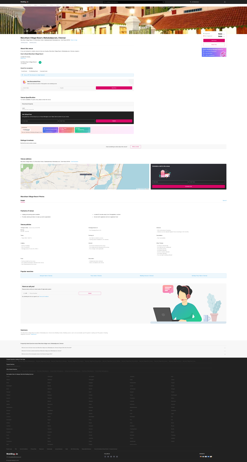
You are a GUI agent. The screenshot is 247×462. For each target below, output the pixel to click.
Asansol (8, 398)
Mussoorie (50, 404)
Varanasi (49, 429)
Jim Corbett (91, 376)
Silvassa (8, 410)
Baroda (49, 426)
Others (172, 398)
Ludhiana (8, 426)
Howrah (90, 435)
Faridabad (132, 426)
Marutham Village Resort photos (160, 361)
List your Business (58, 449)
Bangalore (50, 413)
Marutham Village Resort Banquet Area (93, 361)
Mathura (8, 379)
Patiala (172, 392)
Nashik (172, 429)
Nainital (90, 389)
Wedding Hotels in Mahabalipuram (13, 366)
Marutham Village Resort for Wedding (59, 361)
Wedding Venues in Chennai (146, 275)
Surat (131, 422)
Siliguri (90, 441)
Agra (49, 422)
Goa (172, 416)
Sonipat (173, 407)
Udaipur (8, 422)
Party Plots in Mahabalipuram (88, 371)
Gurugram (91, 426)
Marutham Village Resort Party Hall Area (130, 361)
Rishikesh (132, 404)
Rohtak (8, 376)
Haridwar (173, 404)
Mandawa (50, 379)
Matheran (50, 389)
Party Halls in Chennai (96, 275)
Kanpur (90, 422)
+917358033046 (23, 63)
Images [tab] (23, 200)
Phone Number (33, 293)
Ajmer (7, 389)
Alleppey (91, 401)
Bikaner (49, 401)
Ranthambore (9, 407)
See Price (114, 87)
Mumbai (90, 410)
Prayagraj (173, 435)
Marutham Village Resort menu (189, 361)
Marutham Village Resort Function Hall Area (111, 361)
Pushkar (90, 395)
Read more (23, 58)
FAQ (16, 449)
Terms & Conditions (24, 449)
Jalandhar (91, 438)
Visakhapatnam (133, 429)
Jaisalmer (132, 376)
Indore (49, 416)
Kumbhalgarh (174, 395)
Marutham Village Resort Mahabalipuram (26, 361)
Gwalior (131, 438)
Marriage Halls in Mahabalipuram (29, 371)
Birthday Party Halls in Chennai (199, 275)
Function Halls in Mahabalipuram (101, 371)
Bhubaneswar (9, 429)
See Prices (214, 40)
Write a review (135, 146)
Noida (172, 422)
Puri (131, 419)
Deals (58, 5)
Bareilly (49, 385)
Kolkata (8, 413)
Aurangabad (50, 444)
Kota (172, 376)
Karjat (90, 392)
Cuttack (172, 441)
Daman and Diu (133, 444)
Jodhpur (132, 432)
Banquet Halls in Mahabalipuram (56, 371)
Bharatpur (50, 398)
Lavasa (131, 385)
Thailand (8, 395)
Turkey (131, 395)
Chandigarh (8, 419)
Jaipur (172, 413)
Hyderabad (173, 410)
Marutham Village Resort (11, 361)
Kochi (7, 435)
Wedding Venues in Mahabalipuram (13, 371)
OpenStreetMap (142, 188)
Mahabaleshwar (133, 407)
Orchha (172, 385)
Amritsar (91, 429)
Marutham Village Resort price (175, 361)
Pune (131, 413)
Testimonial (64, 5)
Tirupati (172, 382)
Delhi (131, 410)
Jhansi (90, 404)
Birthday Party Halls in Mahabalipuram (72, 371)
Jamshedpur (133, 389)
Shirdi (49, 407)
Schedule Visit (188, 186)
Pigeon (138, 188)
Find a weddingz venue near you (111, 2)
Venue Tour (214, 44)
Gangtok (132, 392)
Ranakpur (50, 395)
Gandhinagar (132, 441)
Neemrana (173, 401)
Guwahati (8, 432)
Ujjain (7, 444)
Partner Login (9, 449)
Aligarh (49, 382)
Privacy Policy (33, 449)
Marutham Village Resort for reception (76, 361)
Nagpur (49, 419)
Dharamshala (133, 382)
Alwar (7, 382)
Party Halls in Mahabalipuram (43, 371)
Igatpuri (8, 404)
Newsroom (41, 449)
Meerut (90, 432)
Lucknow (8, 416)
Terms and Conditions (44, 296)
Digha (131, 379)
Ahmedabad (91, 416)
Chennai (90, 413)
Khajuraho (91, 407)
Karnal (49, 435)
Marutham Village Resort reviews (146, 361)
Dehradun (132, 435)
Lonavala (132, 401)
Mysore (90, 398)
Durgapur (91, 382)
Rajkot (49, 438)
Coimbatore (9, 441)
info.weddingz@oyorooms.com (14, 457)
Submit (114, 120)
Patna (90, 419)
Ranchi (172, 432)
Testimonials (49, 449)
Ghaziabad (132, 416)
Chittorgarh (50, 376)
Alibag (49, 392)
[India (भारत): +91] (25, 293)
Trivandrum (132, 398)
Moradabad (50, 410)
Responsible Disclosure (86, 449)
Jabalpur (173, 438)
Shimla (49, 441)
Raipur (7, 438)
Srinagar (173, 389)
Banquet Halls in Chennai (46, 275)
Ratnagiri (8, 392)
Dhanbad (91, 385)
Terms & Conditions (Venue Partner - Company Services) (105, 449)
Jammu (172, 379)
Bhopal (172, 426)
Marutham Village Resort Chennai (43, 361)
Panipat (90, 444)
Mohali (7, 401)
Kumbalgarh (9, 385)
